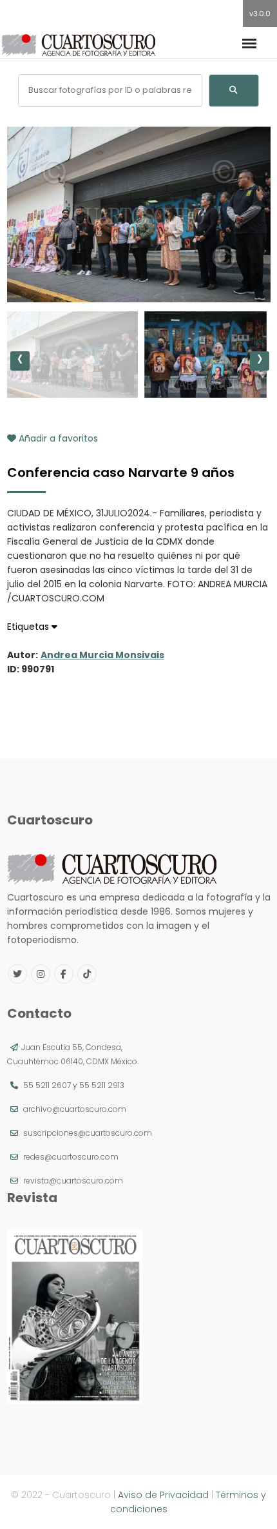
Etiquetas (29, 626)
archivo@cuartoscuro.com (74, 1109)
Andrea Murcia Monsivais (102, 654)
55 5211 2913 (101, 1085)
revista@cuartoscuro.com (73, 1180)
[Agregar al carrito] (138, 263)
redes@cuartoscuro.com (71, 1156)
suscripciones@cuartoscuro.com (87, 1132)
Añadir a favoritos (57, 438)
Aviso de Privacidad (163, 1494)
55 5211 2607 (47, 1085)
